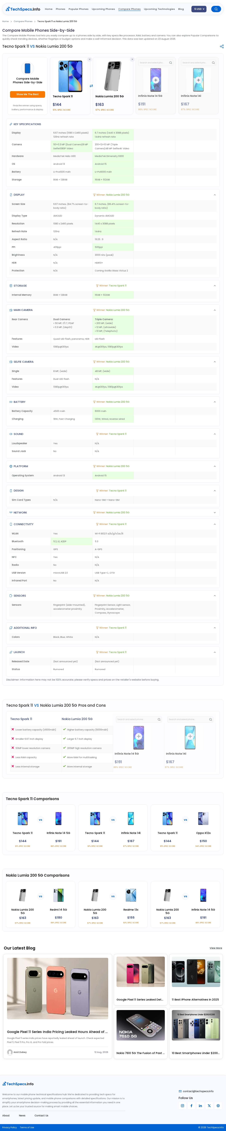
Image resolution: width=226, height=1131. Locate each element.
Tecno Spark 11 (63, 96)
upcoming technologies (159, 9)
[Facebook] (191, 1105)
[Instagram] (182, 1105)
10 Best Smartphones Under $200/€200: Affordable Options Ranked (196, 1053)
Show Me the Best (27, 94)
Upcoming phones (103, 9)
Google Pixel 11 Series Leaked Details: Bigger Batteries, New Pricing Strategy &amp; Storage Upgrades (141, 999)
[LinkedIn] (200, 1105)
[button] (113, 194)
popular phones (79, 9)
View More (216, 948)
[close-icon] (89, 59)
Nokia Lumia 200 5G (109, 96)
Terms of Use (27, 1127)
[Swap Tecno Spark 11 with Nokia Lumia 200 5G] (91, 86)
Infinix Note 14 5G (150, 96)
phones (60, 9)
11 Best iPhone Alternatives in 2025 (195, 999)
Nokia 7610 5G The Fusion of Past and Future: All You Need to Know (141, 1053)
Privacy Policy (9, 1127)
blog (181, 9)
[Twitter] (209, 1105)
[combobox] (198, 9)
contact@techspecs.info (198, 1091)
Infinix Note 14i (191, 96)
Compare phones (129, 9)
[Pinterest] (218, 1105)
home (49, 9)
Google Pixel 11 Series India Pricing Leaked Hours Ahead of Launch (57, 1031)
